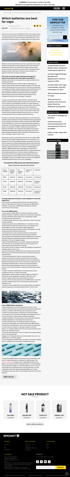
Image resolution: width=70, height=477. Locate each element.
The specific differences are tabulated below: (56, 52)
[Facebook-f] (37, 461)
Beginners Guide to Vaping (20, 28)
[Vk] (41, 461)
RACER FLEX (27, 415)
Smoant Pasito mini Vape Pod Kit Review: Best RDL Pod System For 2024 (57, 87)
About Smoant (30, 441)
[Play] (45, 461)
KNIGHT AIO (59, 415)
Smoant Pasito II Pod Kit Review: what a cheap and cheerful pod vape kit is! (57, 68)
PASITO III (43, 415)
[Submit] (65, 37)
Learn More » (10, 417)
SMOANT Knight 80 (7, 362)
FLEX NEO (10, 415)
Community (50, 441)
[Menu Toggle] (64, 8)
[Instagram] (49, 461)
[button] (35, 26)
